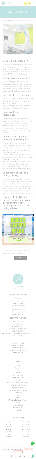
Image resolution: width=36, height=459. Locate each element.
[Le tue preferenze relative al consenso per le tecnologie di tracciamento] (32, 455)
